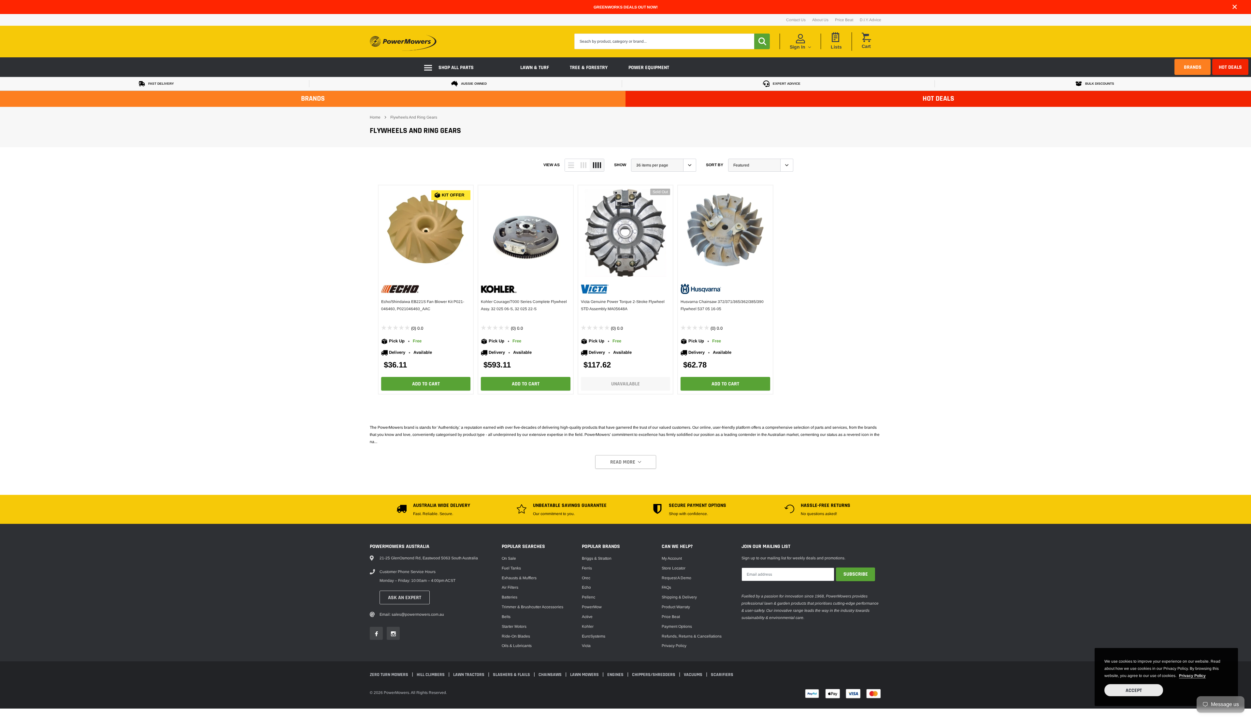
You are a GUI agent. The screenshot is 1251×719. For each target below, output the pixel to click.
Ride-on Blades (516, 636)
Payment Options (677, 626)
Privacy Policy (674, 645)
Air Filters (510, 587)
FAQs (666, 587)
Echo (586, 587)
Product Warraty (676, 607)
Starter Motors (514, 626)
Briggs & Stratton (596, 558)
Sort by (714, 165)
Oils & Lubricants (517, 645)
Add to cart (426, 384)
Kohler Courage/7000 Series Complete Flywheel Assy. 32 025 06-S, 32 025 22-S (524, 305)
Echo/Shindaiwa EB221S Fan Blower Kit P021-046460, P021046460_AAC (422, 305)
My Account (672, 558)
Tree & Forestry (589, 67)
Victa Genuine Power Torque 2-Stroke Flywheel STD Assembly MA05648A (623, 305)
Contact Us (796, 20)
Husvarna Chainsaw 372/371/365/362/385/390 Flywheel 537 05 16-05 (722, 305)
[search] (762, 41)
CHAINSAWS (551, 675)
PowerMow (592, 607)
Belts (506, 616)
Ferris (587, 568)
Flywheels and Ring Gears (413, 117)
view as (551, 165)
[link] (425, 233)
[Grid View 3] (583, 165)
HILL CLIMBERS (431, 675)
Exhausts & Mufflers (519, 578)
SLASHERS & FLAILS (512, 675)
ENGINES (616, 675)
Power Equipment (648, 67)
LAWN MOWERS (585, 675)
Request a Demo (676, 578)
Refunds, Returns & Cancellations (692, 636)
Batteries (509, 597)
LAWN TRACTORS (469, 675)
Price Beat (844, 20)
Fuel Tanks (511, 568)
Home (375, 117)
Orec (586, 578)
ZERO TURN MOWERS (389, 675)
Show (620, 165)
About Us (820, 20)
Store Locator (673, 568)
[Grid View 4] (597, 165)
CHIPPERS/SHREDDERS (654, 675)
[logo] (403, 41)
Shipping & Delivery (679, 597)
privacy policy (1192, 675)
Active (587, 616)
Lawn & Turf (534, 67)
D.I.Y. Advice (870, 20)
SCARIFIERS (722, 675)
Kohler (588, 626)
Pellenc (588, 597)
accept (1134, 690)
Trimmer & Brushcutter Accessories (532, 607)
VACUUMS (693, 675)
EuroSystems (593, 636)
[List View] (571, 165)
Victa (586, 645)
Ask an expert (404, 597)
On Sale (509, 558)
